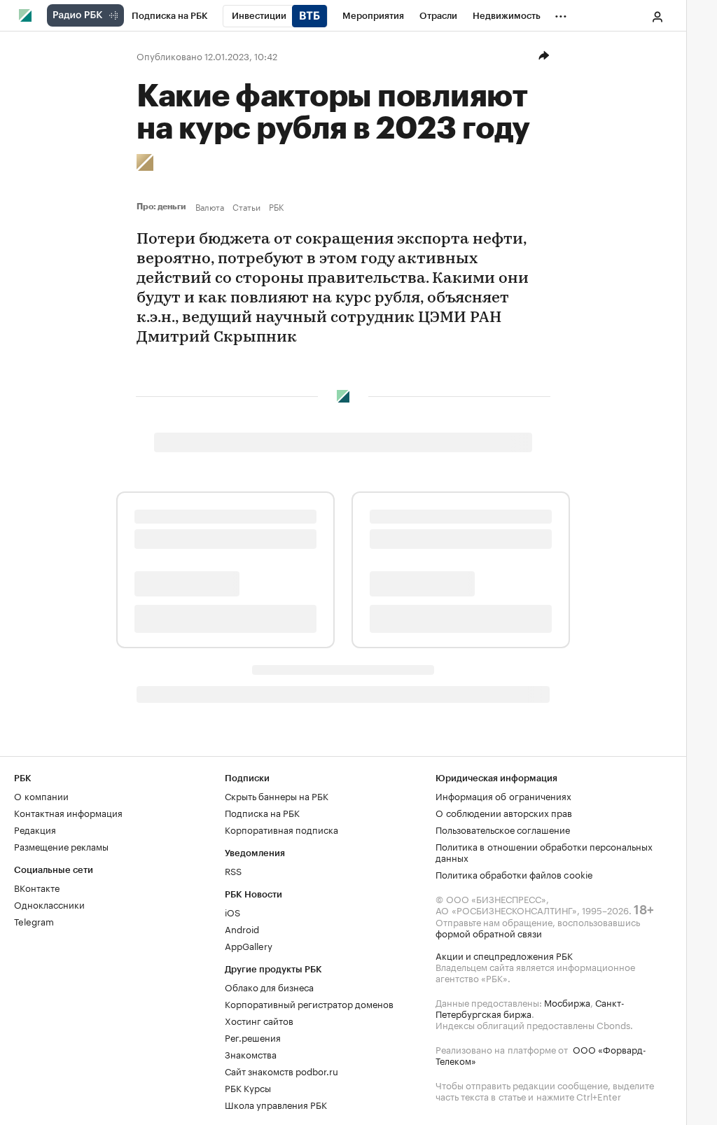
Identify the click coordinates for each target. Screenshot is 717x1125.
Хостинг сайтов (259, 1020)
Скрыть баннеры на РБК (276, 795)
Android (242, 928)
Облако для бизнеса (269, 986)
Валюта (209, 206)
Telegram (34, 921)
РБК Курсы (248, 1087)
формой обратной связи (489, 932)
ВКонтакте (37, 887)
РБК (276, 206)
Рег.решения (253, 1037)
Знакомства (251, 1054)
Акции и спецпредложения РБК (504, 955)
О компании (41, 795)
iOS (232, 911)
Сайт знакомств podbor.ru (281, 1070)
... (561, 13)
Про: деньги (163, 206)
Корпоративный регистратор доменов (309, 1003)
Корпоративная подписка (281, 829)
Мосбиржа (567, 1002)
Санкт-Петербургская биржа (530, 1007)
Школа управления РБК (276, 1104)
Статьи (246, 206)
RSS (233, 870)
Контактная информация (68, 812)
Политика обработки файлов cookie (514, 874)
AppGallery (248, 945)
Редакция (35, 829)
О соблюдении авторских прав (504, 812)
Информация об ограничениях (503, 795)
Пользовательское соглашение (503, 829)
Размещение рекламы (61, 846)
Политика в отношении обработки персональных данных (544, 851)
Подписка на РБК (262, 812)
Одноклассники (49, 904)
